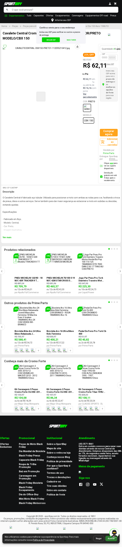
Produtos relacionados (20, 250)
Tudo (29, 15)
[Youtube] (96, 484)
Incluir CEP (51, 40)
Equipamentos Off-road (97, 15)
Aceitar (111, 538)
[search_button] (7, 10)
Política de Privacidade (43, 540)
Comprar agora (108, 132)
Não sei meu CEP (107, 64)
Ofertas (49, 15)
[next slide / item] (78, 96)
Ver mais (7, 237)
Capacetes (39, 15)
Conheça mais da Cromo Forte (25, 361)
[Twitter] (103, 484)
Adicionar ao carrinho (112, 142)
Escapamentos (62, 15)
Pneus (113, 15)
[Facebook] (82, 484)
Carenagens (77, 15)
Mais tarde (71, 40)
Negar (99, 538)
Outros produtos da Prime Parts (26, 303)
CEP (103, 54)
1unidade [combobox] (117, 49)
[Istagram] (89, 484)
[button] (40, 96)
